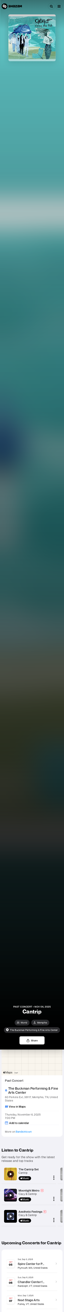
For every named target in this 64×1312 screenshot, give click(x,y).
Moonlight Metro (29, 1190)
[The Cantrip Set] (10, 1174)
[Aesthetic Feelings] (10, 1216)
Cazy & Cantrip (28, 1194)
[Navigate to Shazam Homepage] (12, 6)
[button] (59, 6)
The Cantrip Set (29, 1169)
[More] (54, 1178)
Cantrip (23, 1172)
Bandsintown (24, 1131)
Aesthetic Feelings (30, 1211)
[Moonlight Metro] (10, 1195)
